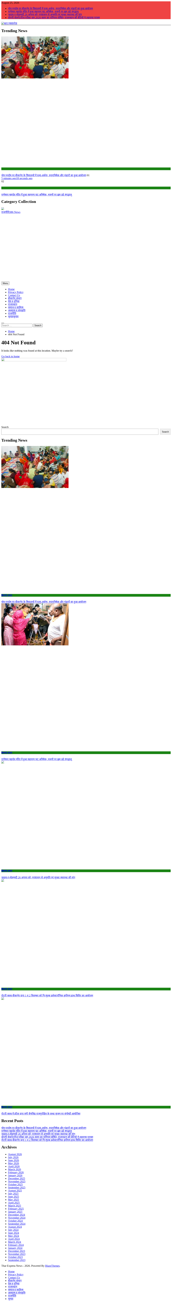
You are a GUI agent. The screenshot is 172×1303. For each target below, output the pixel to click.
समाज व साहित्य (15, 307)
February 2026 (16, 1172)
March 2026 (14, 1169)
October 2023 (15, 1257)
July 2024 (13, 1229)
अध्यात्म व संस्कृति (16, 310)
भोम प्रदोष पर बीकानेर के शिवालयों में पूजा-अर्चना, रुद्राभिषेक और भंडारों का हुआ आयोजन (50, 8)
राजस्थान (12, 304)
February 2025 (16, 1208)
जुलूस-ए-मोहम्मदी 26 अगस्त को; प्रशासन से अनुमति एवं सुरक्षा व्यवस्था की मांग (45, 14)
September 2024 (16, 1223)
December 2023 (16, 1251)
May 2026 (13, 1163)
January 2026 (15, 1175)
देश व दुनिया (13, 301)
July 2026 (13, 1157)
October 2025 (15, 1184)
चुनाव (13, 316)
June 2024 (13, 1232)
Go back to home (10, 356)
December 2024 (16, 1214)
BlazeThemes (52, 1265)
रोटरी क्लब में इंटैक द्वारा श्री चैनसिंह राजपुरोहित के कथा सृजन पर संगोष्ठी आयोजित (40, 1113)
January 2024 (15, 1248)
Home (11, 289)
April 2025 (14, 1202)
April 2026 (14, 1166)
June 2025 (13, 1196)
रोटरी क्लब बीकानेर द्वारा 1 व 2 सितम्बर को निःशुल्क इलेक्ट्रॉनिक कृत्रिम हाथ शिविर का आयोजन (47, 995)
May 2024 (13, 1235)
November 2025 (16, 1181)
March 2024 (14, 1242)
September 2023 (16, 1260)
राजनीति (12, 313)
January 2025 (15, 1211)
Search (5, 427)
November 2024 (16, 1217)
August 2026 (15, 1154)
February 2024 (16, 1245)
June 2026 (13, 1160)
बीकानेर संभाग (6, 168)
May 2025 (13, 1199)
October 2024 (15, 1220)
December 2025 (16, 1178)
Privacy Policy (16, 292)
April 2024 (14, 1238)
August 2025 (15, 1190)
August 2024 (15, 1226)
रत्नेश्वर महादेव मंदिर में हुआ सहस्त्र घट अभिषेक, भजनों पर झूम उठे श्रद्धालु (43, 11)
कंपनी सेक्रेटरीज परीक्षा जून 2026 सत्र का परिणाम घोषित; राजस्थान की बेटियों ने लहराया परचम (54, 17)
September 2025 (16, 1187)
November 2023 (16, 1254)
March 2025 (14, 1205)
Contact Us (14, 295)
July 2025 (13, 1193)
